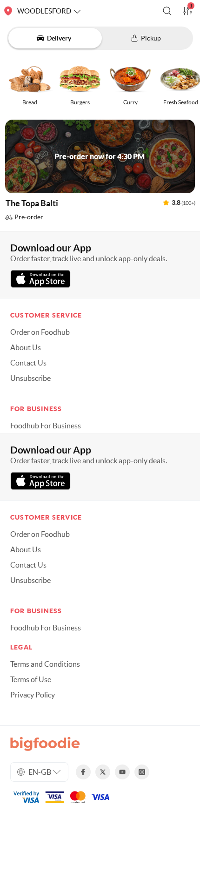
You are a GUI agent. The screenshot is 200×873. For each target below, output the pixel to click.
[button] (167, 10)
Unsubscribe (30, 378)
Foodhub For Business (45, 425)
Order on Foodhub (40, 332)
